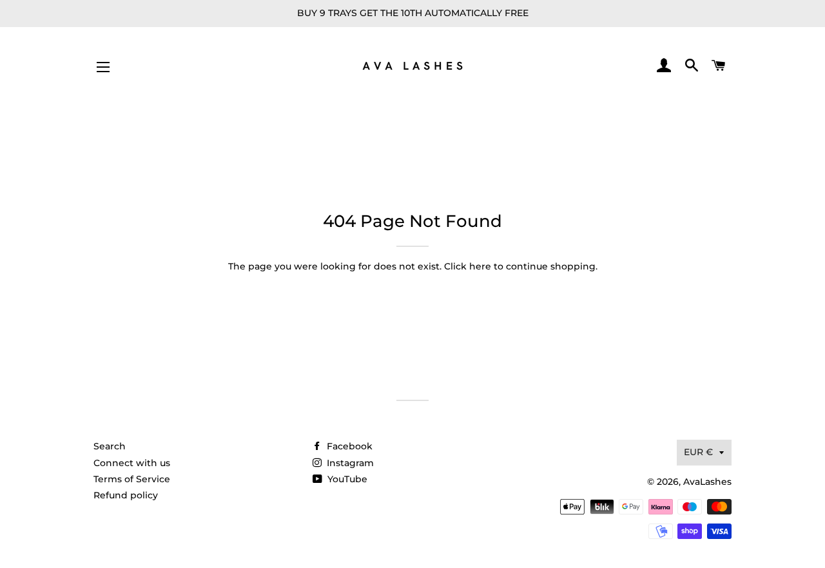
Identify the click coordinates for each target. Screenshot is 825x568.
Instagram (349, 463)
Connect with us (131, 463)
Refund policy (125, 495)
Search (109, 446)
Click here (467, 266)
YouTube (346, 479)
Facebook (348, 446)
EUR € (698, 452)
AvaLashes (707, 481)
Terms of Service (131, 479)
